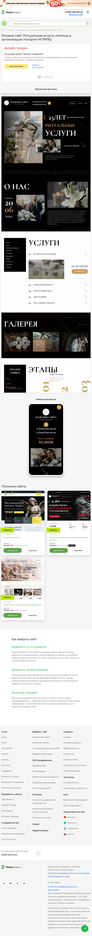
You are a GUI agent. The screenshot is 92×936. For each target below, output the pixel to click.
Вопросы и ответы (10, 776)
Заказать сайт (76, 15)
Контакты (5, 765)
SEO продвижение (42, 760)
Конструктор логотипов (74, 765)
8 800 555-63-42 (74, 12)
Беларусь (71, 817)
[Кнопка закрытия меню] (90, 2)
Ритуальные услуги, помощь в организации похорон (68, 538)
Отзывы (5, 759)
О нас (4, 742)
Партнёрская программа (13, 833)
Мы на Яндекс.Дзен (72, 805)
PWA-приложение (71, 771)
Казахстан (72, 822)
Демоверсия (12, 550)
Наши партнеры (9, 828)
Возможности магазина (12, 782)
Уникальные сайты (41, 737)
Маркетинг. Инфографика (75, 800)
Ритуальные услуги (11, 537)
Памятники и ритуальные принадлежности (22, 604)
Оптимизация (38, 771)
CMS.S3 (4, 754)
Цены (4, 737)
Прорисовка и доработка (75, 788)
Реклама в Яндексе (72, 742)
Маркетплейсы (40, 830)
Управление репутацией (43, 782)
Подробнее (32, 550)
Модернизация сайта (42, 754)
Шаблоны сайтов (40, 742)
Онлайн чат (68, 754)
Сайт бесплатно (8, 839)
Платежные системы (11, 787)
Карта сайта (53, 890)
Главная (67, 737)
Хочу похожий (16, 66)
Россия (70, 834)
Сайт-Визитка (7, 799)
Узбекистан (72, 828)
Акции (35, 824)
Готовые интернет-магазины (46, 748)
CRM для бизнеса (71, 748)
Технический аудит (41, 788)
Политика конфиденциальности (63, 886)
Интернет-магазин (10, 816)
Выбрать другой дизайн (38, 66)
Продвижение (39, 765)
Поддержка (6, 771)
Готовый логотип (71, 782)
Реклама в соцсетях (41, 817)
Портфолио (6, 748)
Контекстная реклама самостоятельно (42, 810)
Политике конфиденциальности (63, 873)
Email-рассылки (70, 759)
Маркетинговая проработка (45, 777)
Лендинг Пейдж (8, 805)
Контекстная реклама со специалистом (43, 801)
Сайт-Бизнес (7, 810)
